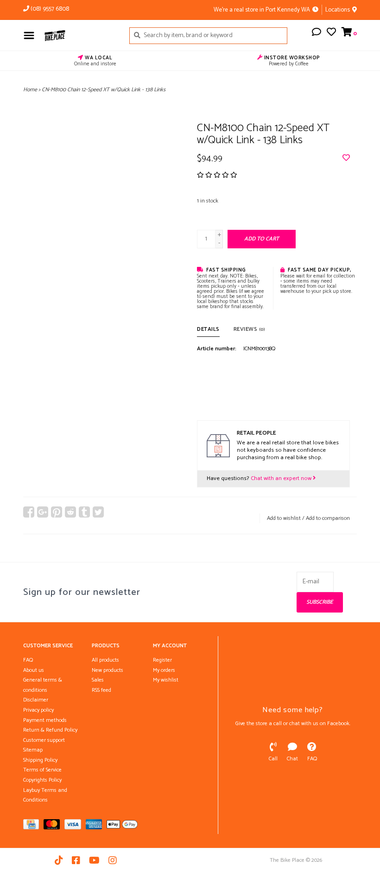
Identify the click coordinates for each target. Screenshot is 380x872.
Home (30, 89)
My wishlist (165, 680)
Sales (98, 680)
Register (162, 660)
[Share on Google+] (42, 512)
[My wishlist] (331, 33)
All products (105, 660)
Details (208, 329)
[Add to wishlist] (346, 158)
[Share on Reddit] (70, 512)
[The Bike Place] (79, 35)
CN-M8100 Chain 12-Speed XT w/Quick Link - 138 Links (103, 89)
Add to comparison (328, 518)
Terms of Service (42, 769)
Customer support (44, 740)
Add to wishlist (284, 518)
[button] (316, 33)
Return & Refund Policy (50, 730)
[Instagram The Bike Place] (112, 860)
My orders (164, 670)
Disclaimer (35, 699)
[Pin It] (56, 512)
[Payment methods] (33, 826)
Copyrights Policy (42, 780)
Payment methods (45, 720)
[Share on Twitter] (98, 512)
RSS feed (101, 690)
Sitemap (33, 750)
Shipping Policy (40, 760)
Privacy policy (38, 710)
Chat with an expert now (282, 478)
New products (107, 670)
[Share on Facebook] (28, 512)
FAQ (28, 660)
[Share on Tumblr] (84, 512)
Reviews (249, 329)
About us (33, 670)
